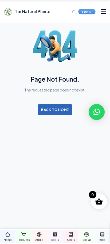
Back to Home (55, 109)
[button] (97, 112)
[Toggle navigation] (103, 11)
